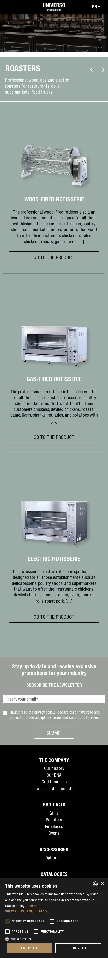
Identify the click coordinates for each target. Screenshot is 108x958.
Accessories (54, 849)
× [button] (102, 884)
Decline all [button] (78, 948)
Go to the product (54, 257)
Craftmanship (54, 781)
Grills (54, 813)
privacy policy (44, 712)
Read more (34, 906)
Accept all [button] (29, 948)
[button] (54, 911)
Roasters (54, 819)
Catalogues (54, 874)
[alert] (54, 918)
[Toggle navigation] (7, 7)
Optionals (54, 857)
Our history (54, 768)
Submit (54, 733)
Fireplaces (54, 826)
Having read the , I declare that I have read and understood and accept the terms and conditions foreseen (55, 715)
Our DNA (54, 775)
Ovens (54, 833)
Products (54, 804)
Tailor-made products (54, 788)
